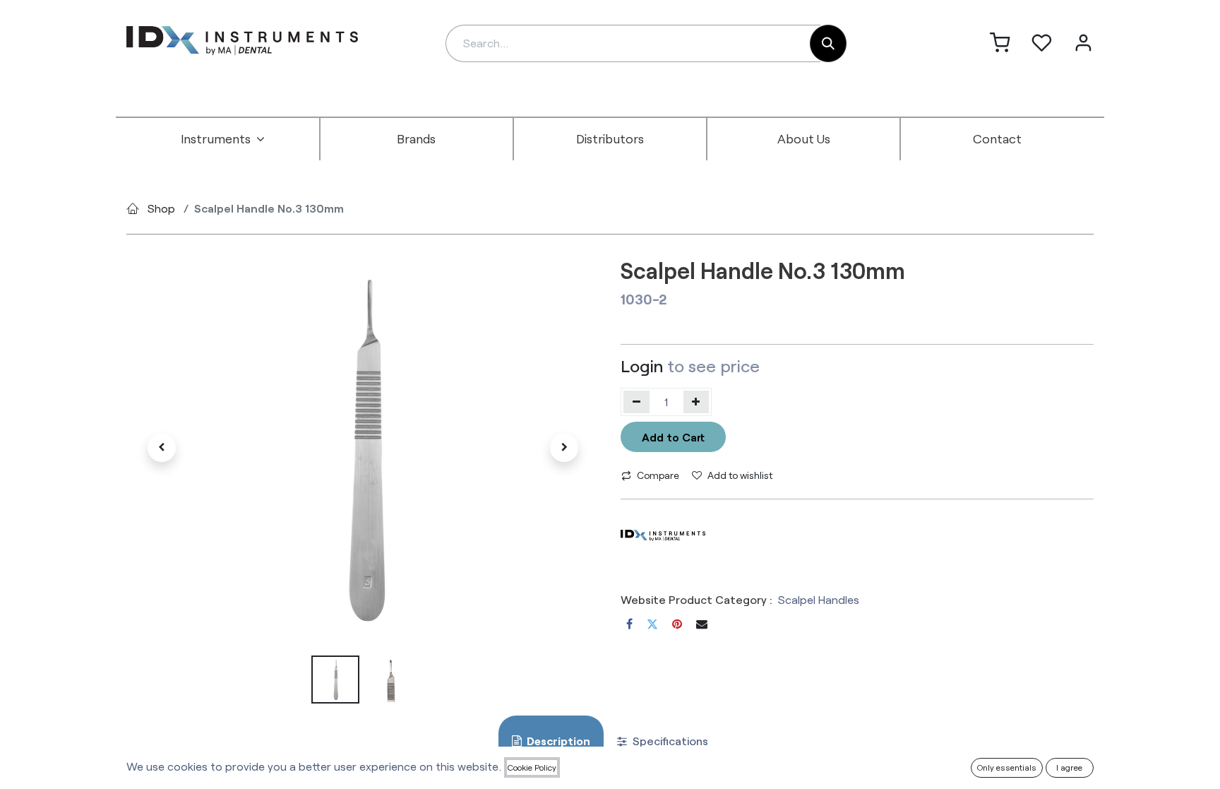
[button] (161, 448)
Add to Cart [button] (673, 437)
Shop (161, 208)
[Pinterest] (677, 623)
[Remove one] (636, 402)
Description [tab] (557, 740)
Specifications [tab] (669, 740)
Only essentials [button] (1006, 767)
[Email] (701, 623)
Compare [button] (658, 475)
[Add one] (696, 402)
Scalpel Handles (818, 599)
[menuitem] (223, 139)
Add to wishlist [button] (739, 475)
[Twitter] (652, 623)
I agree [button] (1069, 767)
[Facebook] (629, 623)
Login (642, 365)
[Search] (828, 43)
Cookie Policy (532, 767)
